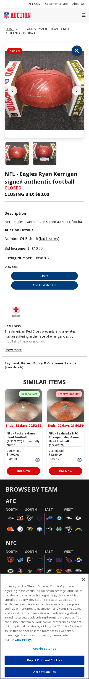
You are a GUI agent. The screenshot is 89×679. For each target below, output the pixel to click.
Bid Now (23, 471)
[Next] (76, 91)
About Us (78, 4)
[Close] (84, 580)
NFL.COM (35, 4)
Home (10, 29)
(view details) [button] (14, 367)
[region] (44, 626)
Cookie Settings (44, 648)
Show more (11, 266)
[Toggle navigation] (83, 15)
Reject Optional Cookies (44, 660)
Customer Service (56, 4)
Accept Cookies (44, 672)
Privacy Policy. (21, 640)
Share (44, 276)
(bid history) (49, 238)
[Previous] (12, 91)
